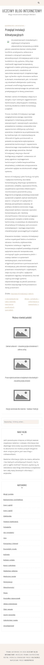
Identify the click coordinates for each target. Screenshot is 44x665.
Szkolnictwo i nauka (10, 620)
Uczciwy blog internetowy (22, 10)
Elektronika (7, 516)
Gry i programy (8, 532)
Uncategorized (8, 626)
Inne (4, 538)
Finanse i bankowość (10, 521)
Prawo (5, 593)
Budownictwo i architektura (14, 26)
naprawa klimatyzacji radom (22, 294)
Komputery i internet (10, 543)
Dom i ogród (7, 505)
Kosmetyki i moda (9, 549)
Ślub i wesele (8, 609)
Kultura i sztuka (9, 560)
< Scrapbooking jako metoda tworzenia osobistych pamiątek (11, 304)
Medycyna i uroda (9, 576)
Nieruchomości (8, 587)
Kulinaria (6, 554)
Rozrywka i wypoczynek (11, 598)
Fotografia (7, 527)
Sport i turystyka (9, 615)
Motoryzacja (7, 582)
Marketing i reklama (10, 571)
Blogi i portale (8, 494)
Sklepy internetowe (10, 604)
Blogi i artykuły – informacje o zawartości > (32, 301)
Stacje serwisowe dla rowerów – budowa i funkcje (22, 409)
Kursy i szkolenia (9, 565)
